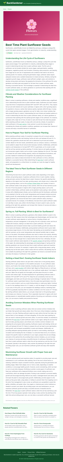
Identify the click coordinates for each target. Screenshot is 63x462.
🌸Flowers (9, 53)
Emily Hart (18, 53)
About (19, 452)
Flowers (10, 9)
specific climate (37, 241)
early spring (22, 124)
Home (4, 9)
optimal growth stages (12, 90)
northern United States (33, 183)
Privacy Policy (31, 452)
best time (40, 160)
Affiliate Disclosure (40, 452)
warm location (19, 268)
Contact (24, 452)
